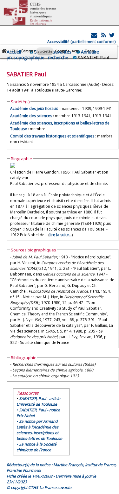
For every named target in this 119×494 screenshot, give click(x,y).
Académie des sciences (31, 115)
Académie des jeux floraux (34, 108)
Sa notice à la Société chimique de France (36, 447)
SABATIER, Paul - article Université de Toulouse (38, 401)
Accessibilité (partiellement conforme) (81, 41)
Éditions (28, 50)
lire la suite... (61, 235)
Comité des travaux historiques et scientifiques (52, 136)
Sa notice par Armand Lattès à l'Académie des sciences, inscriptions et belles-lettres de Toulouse (39, 430)
